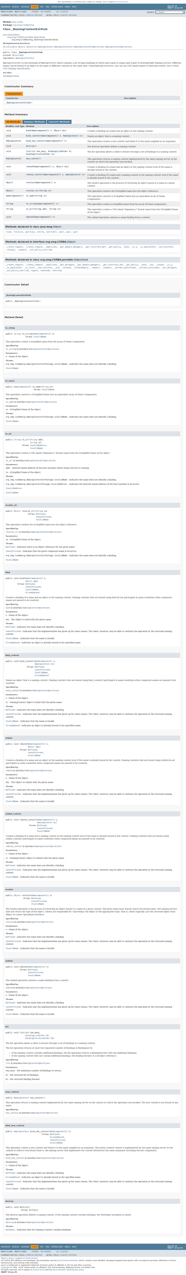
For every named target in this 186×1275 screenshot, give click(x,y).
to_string (31, 204)
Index (67, 7)
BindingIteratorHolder (38, 154)
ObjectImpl (18, 55)
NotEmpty (33, 1210)
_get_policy (114, 247)
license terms (122, 2)
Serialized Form (11, 76)
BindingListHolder (58, 151)
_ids (151, 265)
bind (28, 130)
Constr (29, 15)
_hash (126, 247)
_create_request (14, 247)
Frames (35, 12)
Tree (47, 7)
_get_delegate (66, 265)
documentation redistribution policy (68, 1270)
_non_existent (165, 247)
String (43, 190)
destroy (30, 146)
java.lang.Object (11, 35)
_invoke (160, 265)
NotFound (40, 514)
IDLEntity (31, 47)
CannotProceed (43, 517)
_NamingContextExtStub (18, 102)
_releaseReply (80, 267)
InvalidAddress (38, 445)
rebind (29, 166)
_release (10, 250)
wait (61, 232)
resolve (30, 182)
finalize (18, 232)
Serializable (10, 47)
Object (21, 47)
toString (56, 270)
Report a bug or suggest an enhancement (19, 1258)
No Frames (46, 12)
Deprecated (57, 7)
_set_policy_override (40, 250)
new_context (32, 158)
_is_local (29, 267)
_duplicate (51, 247)
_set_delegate (169, 267)
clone (8, 232)
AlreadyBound (32, 592)
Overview (5, 7)
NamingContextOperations (118, 47)
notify (40, 232)
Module (15, 7)
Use (41, 7)
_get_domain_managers (70, 247)
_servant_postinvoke (125, 267)
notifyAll (51, 232)
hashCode (45, 270)
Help (74, 7)
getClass (30, 232)
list (28, 151)
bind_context (33, 136)
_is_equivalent (147, 247)
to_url (29, 209)
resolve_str (32, 190)
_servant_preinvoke (148, 267)
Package (25, 7)
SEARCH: (150, 12)
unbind (29, 217)
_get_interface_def (95, 247)
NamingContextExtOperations (89, 47)
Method (38, 15)
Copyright (5, 1267)
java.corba (17, 22)
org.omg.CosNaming (23, 25)
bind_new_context (35, 141)
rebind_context (34, 174)
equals (34, 270)
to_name (30, 196)
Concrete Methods (59, 122)
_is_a (134, 247)
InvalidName (40, 337)
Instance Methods (34, 122)
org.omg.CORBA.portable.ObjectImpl (26, 37)
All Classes (62, 12)
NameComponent (39, 130)
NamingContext (45, 47)
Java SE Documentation (67, 1260)
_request (22, 250)
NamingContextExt (63, 47)
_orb (56, 267)
